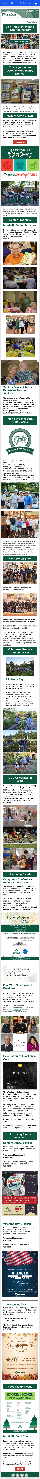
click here (25, 58)
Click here (17, 1010)
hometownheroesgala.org (18, 1125)
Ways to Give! (20, 142)
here (10, 907)
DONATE (20, 1469)
